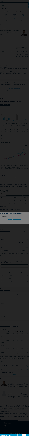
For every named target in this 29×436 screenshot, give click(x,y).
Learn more (10, 435)
